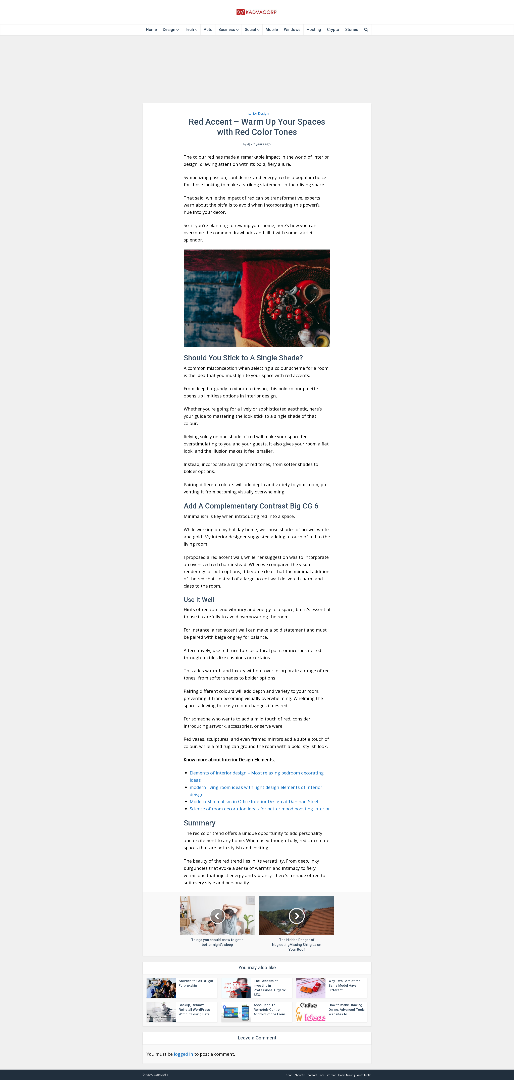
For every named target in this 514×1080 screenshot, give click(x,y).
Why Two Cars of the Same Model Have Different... (344, 985)
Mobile (272, 29)
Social (250, 29)
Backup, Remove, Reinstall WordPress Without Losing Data (194, 1009)
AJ (248, 144)
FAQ (321, 1075)
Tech (189, 29)
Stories (351, 29)
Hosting (314, 29)
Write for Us (364, 1075)
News (289, 1075)
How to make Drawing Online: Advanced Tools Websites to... (346, 1009)
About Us (300, 1075)
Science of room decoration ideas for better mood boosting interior (260, 809)
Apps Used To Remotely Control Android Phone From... (271, 1009)
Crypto (333, 29)
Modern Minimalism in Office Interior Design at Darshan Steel (254, 801)
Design (169, 29)
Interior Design (257, 113)
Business (226, 29)
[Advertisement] (257, 69)
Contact (312, 1075)
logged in (183, 1054)
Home (151, 29)
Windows (292, 29)
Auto (208, 29)
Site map (331, 1075)
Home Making (346, 1075)
